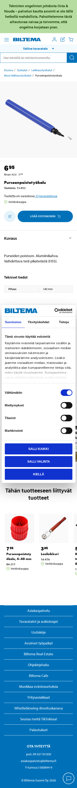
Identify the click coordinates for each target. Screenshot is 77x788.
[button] (38, 48)
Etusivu (8, 70)
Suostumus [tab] (13, 322)
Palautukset (39, 729)
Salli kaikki (38, 449)
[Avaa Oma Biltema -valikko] (54, 39)
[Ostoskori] (71, 39)
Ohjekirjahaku (38, 664)
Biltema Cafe (38, 675)
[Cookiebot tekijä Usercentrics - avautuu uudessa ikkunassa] (54, 310)
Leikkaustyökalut (41, 70)
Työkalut (22, 70)
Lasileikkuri (50, 554)
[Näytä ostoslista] (63, 39)
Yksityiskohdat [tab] (38, 322)
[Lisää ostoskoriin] (10, 216)
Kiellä (38, 474)
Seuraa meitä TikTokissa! (38, 719)
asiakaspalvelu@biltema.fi (38, 761)
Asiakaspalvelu (38, 610)
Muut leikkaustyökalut (17, 75)
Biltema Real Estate (38, 654)
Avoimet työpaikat (38, 643)
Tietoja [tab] (64, 322)
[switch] (66, 405)
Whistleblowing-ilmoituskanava (38, 708)
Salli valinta (38, 461)
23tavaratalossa (46, 196)
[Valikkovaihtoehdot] (6, 40)
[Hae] (72, 58)
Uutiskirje (38, 632)
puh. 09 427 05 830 (38, 754)
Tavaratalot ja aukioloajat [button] (38, 621)
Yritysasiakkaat (38, 697)
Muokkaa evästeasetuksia (38, 686)
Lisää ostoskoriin (42, 216)
